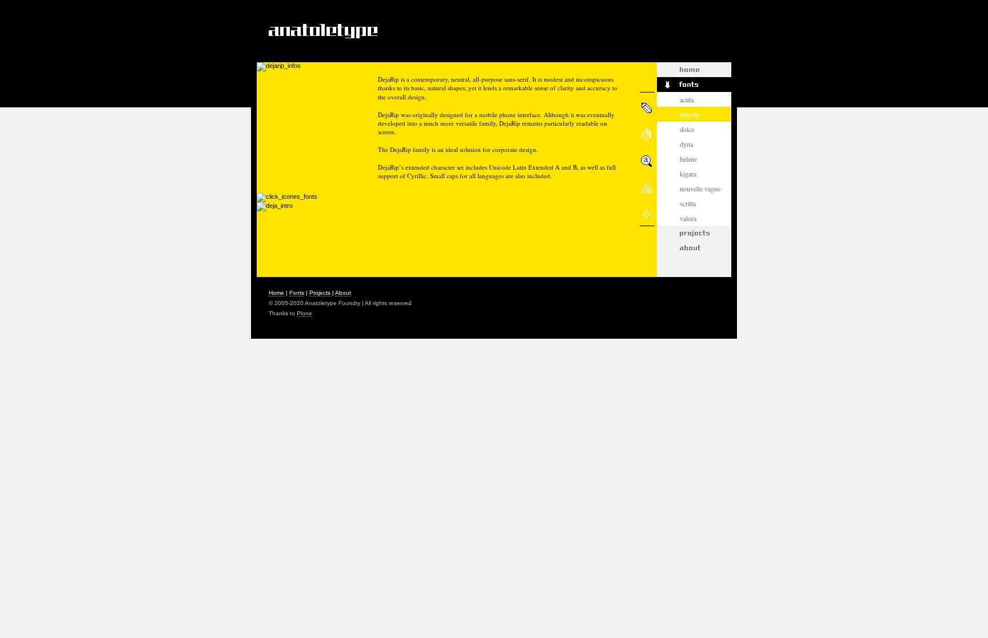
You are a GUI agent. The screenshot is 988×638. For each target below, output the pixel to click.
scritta (688, 203)
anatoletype (322, 31)
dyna (686, 144)
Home (694, 69)
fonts (694, 84)
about (694, 247)
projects (694, 233)
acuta (687, 99)
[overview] (648, 159)
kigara (688, 173)
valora (688, 218)
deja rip (690, 114)
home (276, 293)
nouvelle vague (700, 188)
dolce (687, 129)
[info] (648, 105)
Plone (304, 313)
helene (688, 158)
